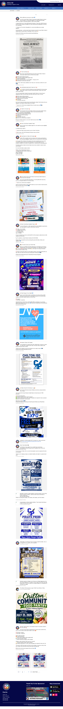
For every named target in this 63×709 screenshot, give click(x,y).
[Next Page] (31, 671)
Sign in (59, 4)
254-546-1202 (5, 699)
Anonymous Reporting (54, 1)
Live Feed (18, 10)
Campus (46, 8)
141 (28, 671)
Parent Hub (31, 8)
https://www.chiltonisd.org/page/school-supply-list (31, 441)
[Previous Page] (18, 671)
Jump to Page (35, 671)
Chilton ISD (12, 10)
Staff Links (39, 8)
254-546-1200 (5, 698)
